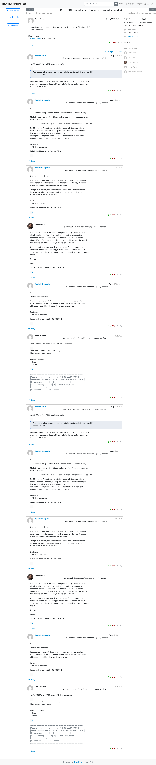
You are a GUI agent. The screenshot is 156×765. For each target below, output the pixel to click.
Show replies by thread (114, 51)
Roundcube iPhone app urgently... (40, 13)
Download (14, 26)
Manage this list (127, 4)
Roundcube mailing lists (14, 3)
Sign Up (149, 4)
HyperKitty (77, 762)
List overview (13, 11)
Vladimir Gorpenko (42, 100)
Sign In (140, 4)
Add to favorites (133, 36)
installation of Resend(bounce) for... (141, 13)
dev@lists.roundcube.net (134, 25)
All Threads (14, 17)
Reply (32, 45)
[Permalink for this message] (122, 42)
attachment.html (34, 38)
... (32, 68)
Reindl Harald (40, 56)
